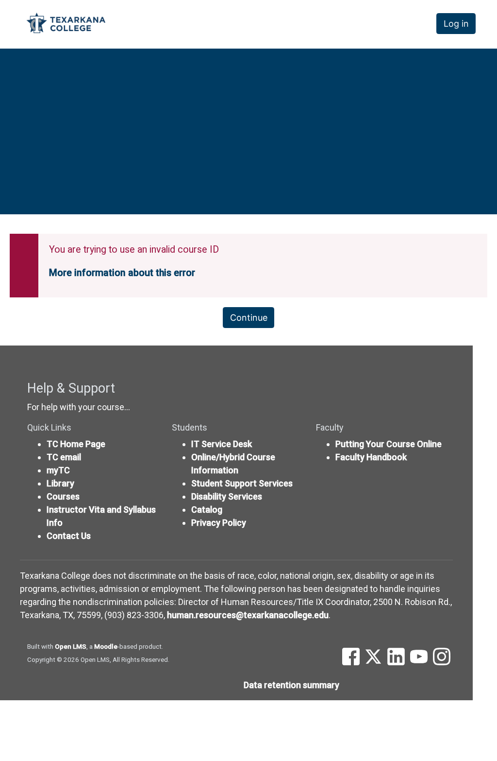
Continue (248, 317)
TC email (64, 457)
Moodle (105, 646)
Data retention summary (291, 685)
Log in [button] (456, 23)
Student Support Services (242, 483)
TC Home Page (76, 444)
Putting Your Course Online (388, 444)
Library (60, 483)
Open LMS (70, 646)
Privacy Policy (218, 523)
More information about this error (122, 272)
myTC (58, 470)
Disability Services (226, 496)
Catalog (206, 509)
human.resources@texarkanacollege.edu (248, 615)
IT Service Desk (221, 444)
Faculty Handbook (371, 457)
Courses (63, 496)
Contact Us (69, 536)
